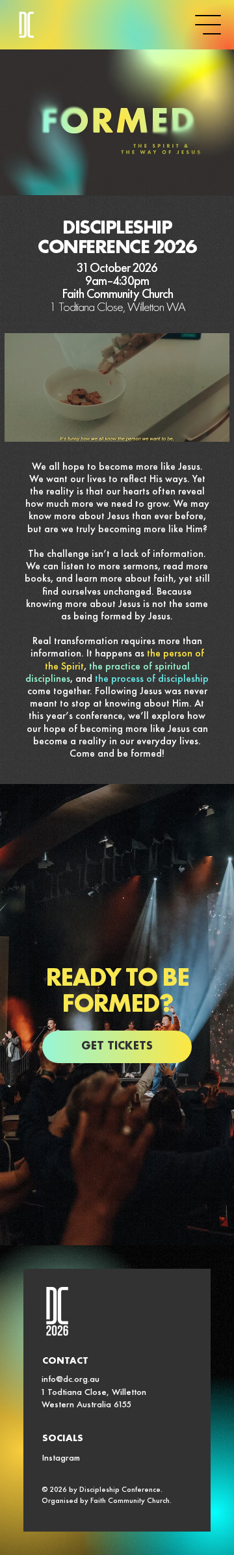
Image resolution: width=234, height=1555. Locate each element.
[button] (206, 426)
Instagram (61, 1458)
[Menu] (207, 25)
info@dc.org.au (70, 1380)
